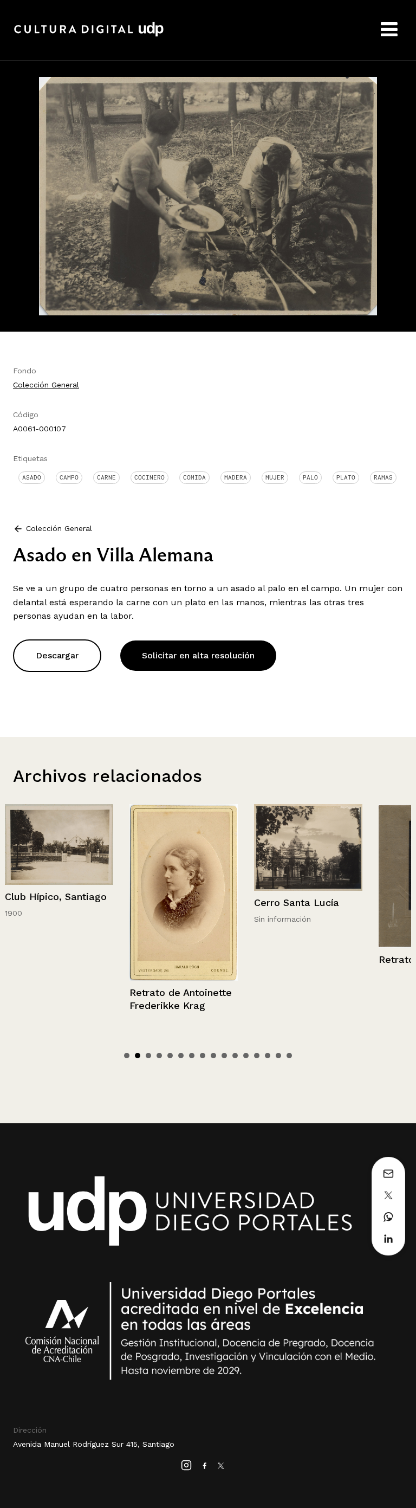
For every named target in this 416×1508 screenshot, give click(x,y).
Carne (106, 477)
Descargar (57, 655)
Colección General (46, 384)
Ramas (383, 477)
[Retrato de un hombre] (308, 876)
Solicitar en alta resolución (198, 655)
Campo (69, 477)
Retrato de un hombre (306, 959)
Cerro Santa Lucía (171, 902)
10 (224, 1055)
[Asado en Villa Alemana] (207, 195)
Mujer (274, 477)
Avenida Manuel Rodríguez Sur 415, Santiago (93, 1444)
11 (235, 1055)
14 (267, 1055)
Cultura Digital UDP (89, 35)
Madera (235, 477)
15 (278, 1055)
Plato (345, 477)
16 (289, 1055)
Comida (194, 477)
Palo (310, 477)
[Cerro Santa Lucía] (183, 847)
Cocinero (149, 477)
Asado (31, 477)
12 (246, 1055)
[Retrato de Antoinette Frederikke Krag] (59, 892)
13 (256, 1055)
